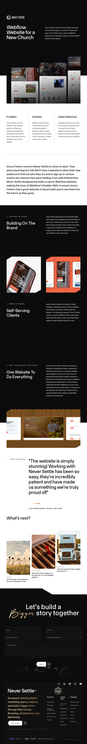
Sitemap (63, 724)
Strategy (32, 729)
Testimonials (74, 702)
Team (72, 712)
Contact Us (63, 704)
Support (63, 712)
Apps (49, 720)
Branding (26, 729)
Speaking (63, 708)
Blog (62, 721)
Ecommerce (18, 729)
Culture (73, 708)
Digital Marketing (42, 729)
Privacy (72, 721)
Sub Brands (74, 705)
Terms (72, 718)
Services (50, 697)
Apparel (63, 715)
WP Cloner (64, 718)
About (72, 715)
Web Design (11, 729)
